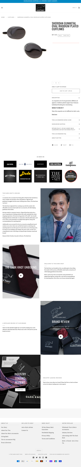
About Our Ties (5, 430)
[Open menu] (3, 8)
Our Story (4, 427)
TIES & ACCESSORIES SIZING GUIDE (61, 120)
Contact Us (25, 430)
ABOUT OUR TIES (56, 138)
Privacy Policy (46, 436)
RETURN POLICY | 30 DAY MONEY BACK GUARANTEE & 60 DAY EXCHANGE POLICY (63, 129)
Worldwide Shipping (48, 432)
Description (56, 97)
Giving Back (4, 436)
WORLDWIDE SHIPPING (58, 124)
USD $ (73, 7)
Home (3, 17)
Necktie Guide (42, 454)
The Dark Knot (14, 454)
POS (51, 454)
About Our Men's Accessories (10, 433)
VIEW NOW (20, 389)
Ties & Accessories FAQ (59, 133)
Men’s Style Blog (30, 454)
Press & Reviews (6, 442)
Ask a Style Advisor (27, 427)
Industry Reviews (67, 432)
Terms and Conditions (48, 439)
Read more (54, 114)
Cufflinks (11, 17)
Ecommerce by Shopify (62, 454)
